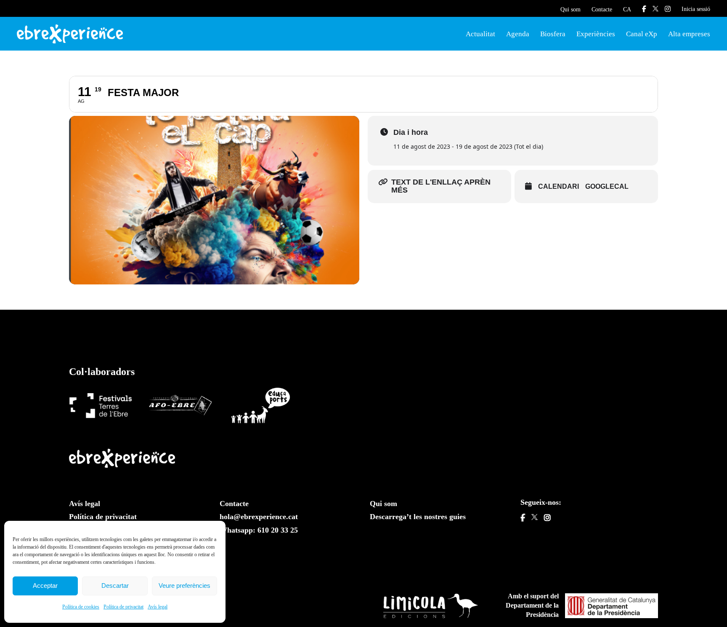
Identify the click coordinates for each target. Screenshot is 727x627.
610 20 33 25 (277, 530)
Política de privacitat (123, 607)
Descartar (115, 585)
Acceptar (45, 585)
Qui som (570, 9)
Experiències (595, 34)
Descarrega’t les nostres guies (418, 516)
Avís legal (157, 607)
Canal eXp (641, 34)
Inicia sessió (696, 9)
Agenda (517, 34)
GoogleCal (607, 186)
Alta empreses (689, 34)
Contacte (602, 9)
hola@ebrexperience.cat (259, 516)
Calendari (558, 186)
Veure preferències (184, 585)
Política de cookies (80, 607)
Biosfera (552, 34)
